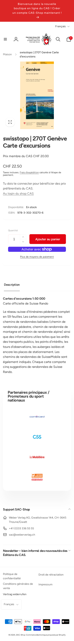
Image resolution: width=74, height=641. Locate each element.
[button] (5, 39)
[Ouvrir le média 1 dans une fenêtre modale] (37, 95)
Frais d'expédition (29, 172)
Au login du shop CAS (18, 193)
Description (12, 285)
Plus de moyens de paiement (37, 256)
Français (60, 26)
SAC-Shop (20, 635)
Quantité (13, 230)
